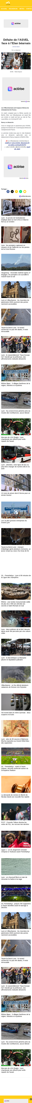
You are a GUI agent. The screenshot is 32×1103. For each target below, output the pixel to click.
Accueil (4, 8)
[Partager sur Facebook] (8, 192)
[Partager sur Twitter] (12, 192)
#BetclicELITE (25, 143)
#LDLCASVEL (15, 143)
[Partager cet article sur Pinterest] (16, 192)
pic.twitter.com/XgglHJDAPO (17, 145)
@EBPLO (8, 143)
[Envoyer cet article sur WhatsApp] (20, 192)
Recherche (13, 8)
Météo (22, 8)
